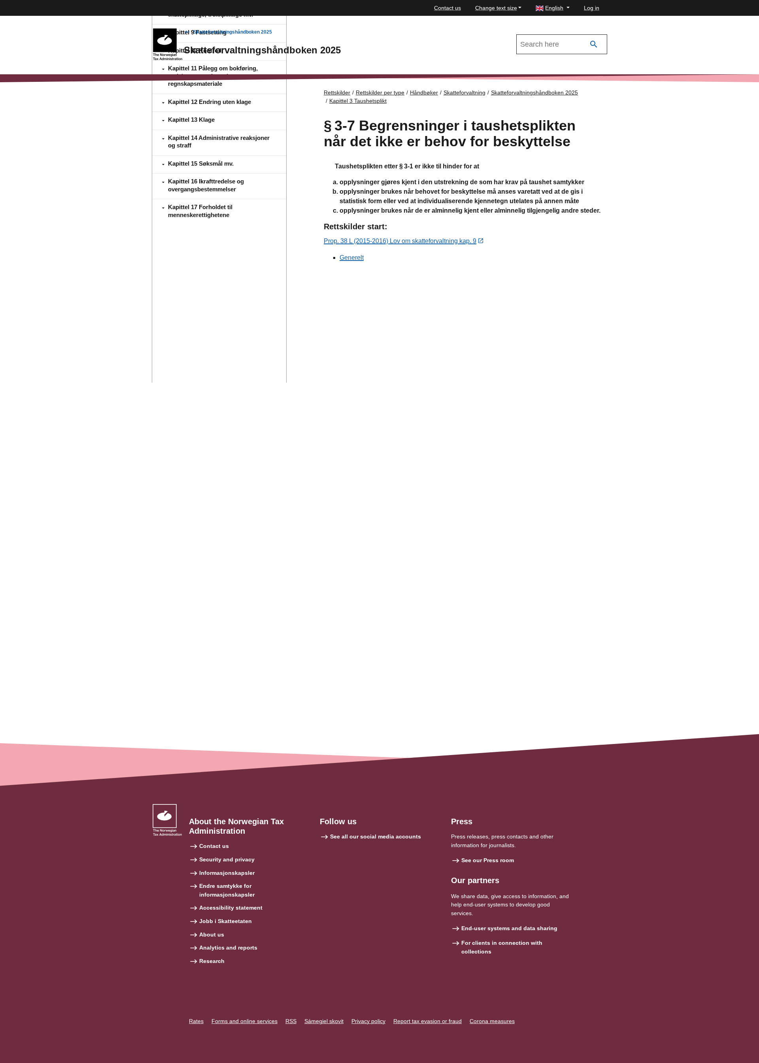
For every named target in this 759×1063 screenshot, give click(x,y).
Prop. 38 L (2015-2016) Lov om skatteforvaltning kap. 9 (400, 241)
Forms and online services (244, 1021)
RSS (290, 1021)
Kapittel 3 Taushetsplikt (358, 101)
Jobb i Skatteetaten (225, 921)
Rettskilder (337, 92)
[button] (553, 8)
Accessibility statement (230, 907)
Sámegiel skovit (324, 1021)
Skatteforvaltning (464, 92)
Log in (591, 8)
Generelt (352, 257)
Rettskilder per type (380, 92)
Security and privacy (227, 859)
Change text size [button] (496, 8)
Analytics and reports (228, 947)
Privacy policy (368, 1021)
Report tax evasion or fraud (427, 1021)
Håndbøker (424, 92)
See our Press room (487, 860)
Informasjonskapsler (227, 873)
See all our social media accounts (375, 836)
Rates (196, 1021)
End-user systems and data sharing (509, 928)
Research (212, 961)
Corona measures (492, 1021)
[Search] (593, 44)
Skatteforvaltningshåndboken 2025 (232, 32)
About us (211, 934)
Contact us (447, 8)
